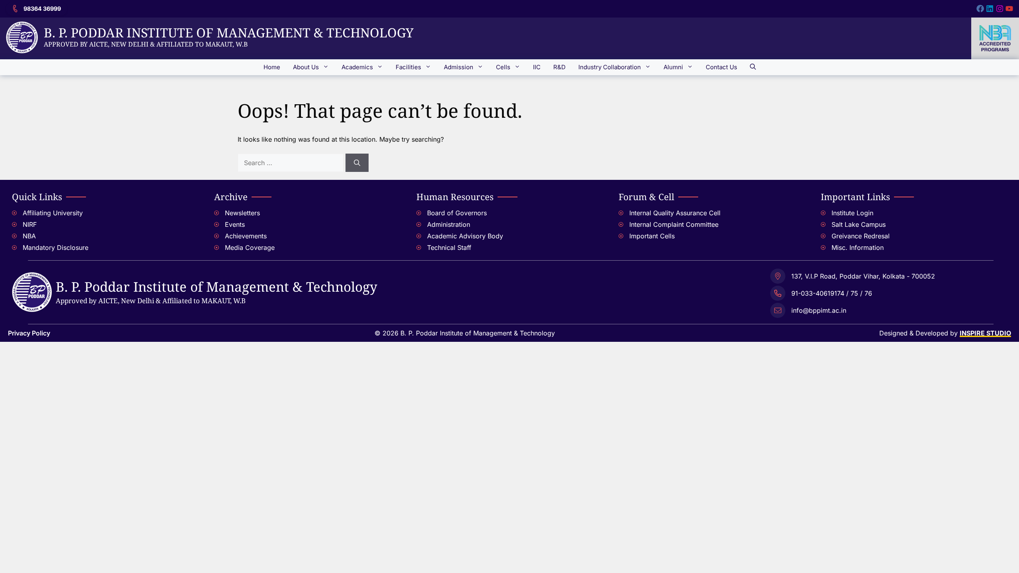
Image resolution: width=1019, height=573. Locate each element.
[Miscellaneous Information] (914, 248)
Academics (357, 67)
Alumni (673, 67)
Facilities (408, 67)
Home (272, 67)
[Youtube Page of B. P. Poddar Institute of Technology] (1009, 8)
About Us (306, 67)
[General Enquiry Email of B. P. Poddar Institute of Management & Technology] (852, 309)
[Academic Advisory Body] (509, 237)
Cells (503, 67)
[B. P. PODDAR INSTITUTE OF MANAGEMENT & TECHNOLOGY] (32, 277)
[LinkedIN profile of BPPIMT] (990, 8)
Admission (458, 67)
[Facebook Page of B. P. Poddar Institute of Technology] (980, 8)
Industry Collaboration (609, 67)
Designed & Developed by (945, 333)
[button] (753, 67)
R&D (559, 67)
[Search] (357, 163)
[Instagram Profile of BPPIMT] (999, 8)
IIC (537, 67)
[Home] (22, 26)
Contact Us (721, 67)
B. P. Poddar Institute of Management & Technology (229, 32)
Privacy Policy (29, 333)
